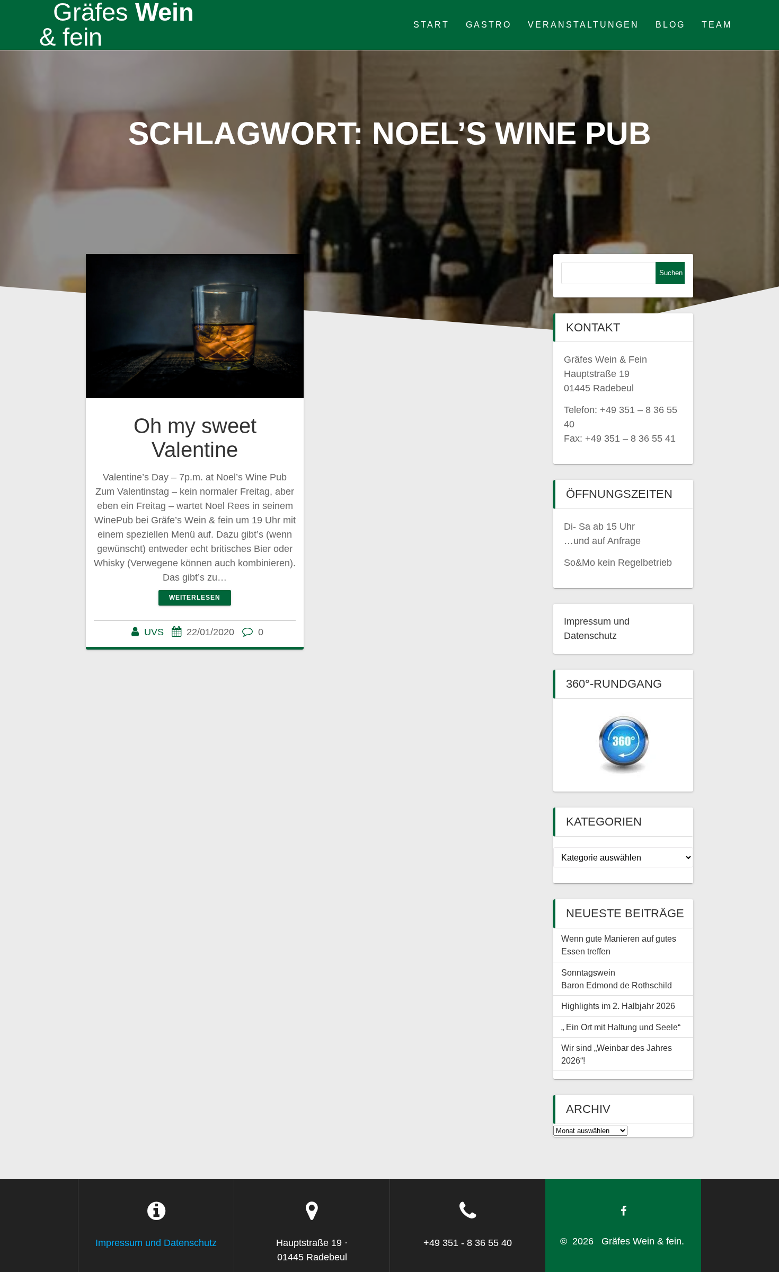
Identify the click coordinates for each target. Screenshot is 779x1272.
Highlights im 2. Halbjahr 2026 (618, 1006)
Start (431, 24)
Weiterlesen (194, 597)
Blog (670, 24)
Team (717, 24)
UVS (154, 632)
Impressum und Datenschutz (156, 1243)
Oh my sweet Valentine (195, 438)
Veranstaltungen (583, 24)
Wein (116, 25)
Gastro (488, 24)
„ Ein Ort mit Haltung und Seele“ (620, 1027)
